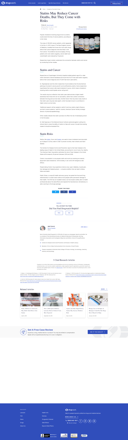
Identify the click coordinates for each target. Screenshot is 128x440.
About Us (22, 426)
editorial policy (59, 267)
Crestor (59, 139)
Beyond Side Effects (48, 426)
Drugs (22, 422)
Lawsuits (22, 412)
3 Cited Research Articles (81, 28)
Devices (44, 416)
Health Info (45, 412)
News (44, 9)
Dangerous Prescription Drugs (53, 9)
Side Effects (45, 422)
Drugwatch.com (8, 3)
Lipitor (48, 139)
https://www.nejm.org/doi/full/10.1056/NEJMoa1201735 (31, 276)
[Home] (40, 9)
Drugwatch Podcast (47, 419)
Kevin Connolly (50, 25)
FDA (21, 416)
